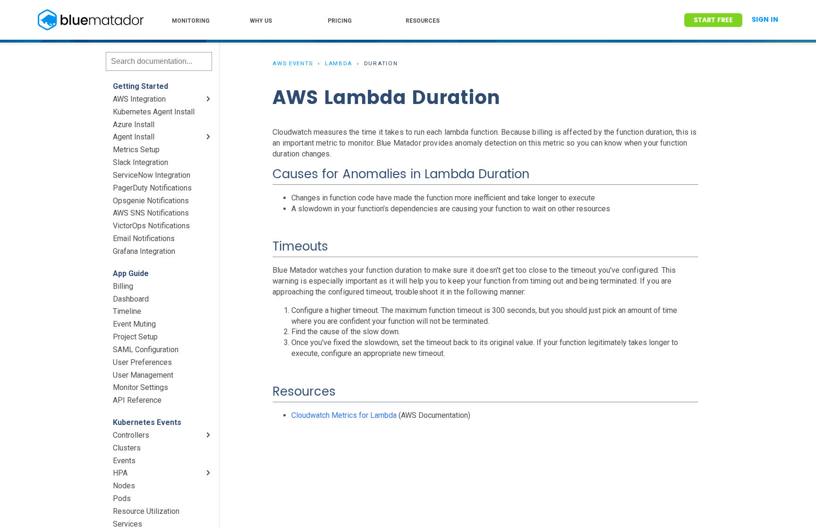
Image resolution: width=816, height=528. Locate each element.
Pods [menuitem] (122, 498)
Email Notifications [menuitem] (144, 238)
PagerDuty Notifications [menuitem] (152, 187)
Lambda (338, 63)
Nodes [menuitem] (124, 485)
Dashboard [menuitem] (131, 298)
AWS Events (292, 63)
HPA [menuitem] (120, 472)
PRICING (340, 20)
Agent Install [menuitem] (133, 136)
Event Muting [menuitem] (134, 324)
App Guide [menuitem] (131, 273)
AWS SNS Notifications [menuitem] (151, 212)
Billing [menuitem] (123, 286)
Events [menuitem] (124, 460)
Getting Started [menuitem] (140, 86)
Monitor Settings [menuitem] (140, 387)
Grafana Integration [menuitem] (144, 251)
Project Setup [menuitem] (135, 336)
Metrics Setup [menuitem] (136, 149)
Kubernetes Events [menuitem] (147, 422)
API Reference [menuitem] (137, 400)
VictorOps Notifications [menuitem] (151, 225)
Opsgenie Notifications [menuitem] (151, 200)
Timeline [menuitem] (127, 311)
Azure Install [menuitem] (133, 124)
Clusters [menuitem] (127, 447)
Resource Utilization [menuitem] (146, 511)
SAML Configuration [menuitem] (145, 349)
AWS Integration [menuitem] (139, 99)
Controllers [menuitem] (131, 435)
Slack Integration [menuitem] (140, 162)
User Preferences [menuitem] (142, 362)
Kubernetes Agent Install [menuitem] (154, 111)
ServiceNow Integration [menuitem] (151, 175)
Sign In (765, 20)
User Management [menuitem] (143, 375)
